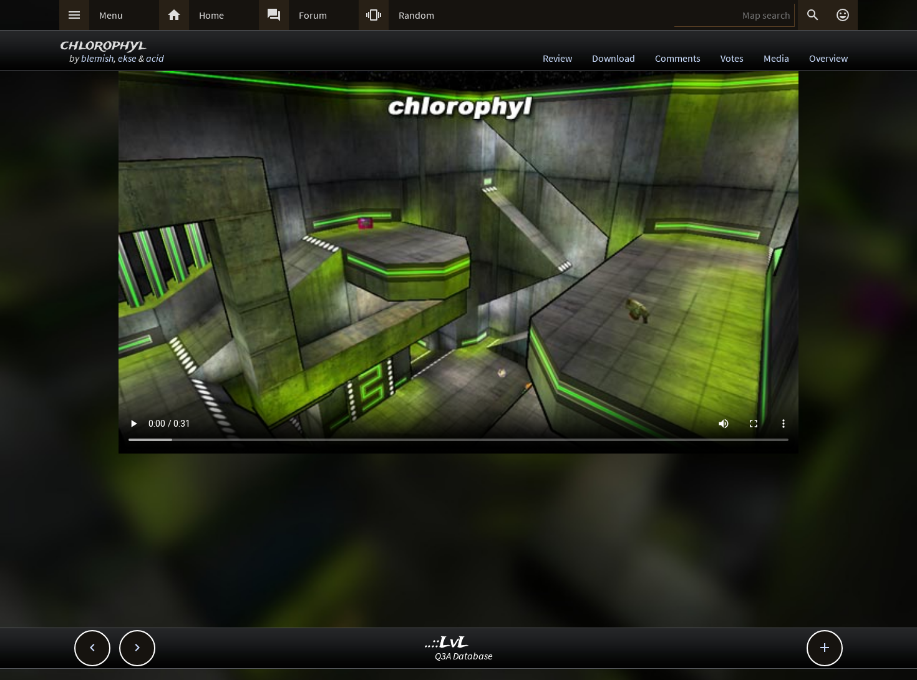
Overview (828, 58)
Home (211, 15)
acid (155, 58)
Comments (678, 58)
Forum (313, 15)
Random (416, 15)
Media (776, 58)
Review (557, 58)
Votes (732, 58)
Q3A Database (464, 655)
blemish (97, 58)
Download (613, 58)
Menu (111, 15)
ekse (127, 58)
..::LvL (447, 643)
